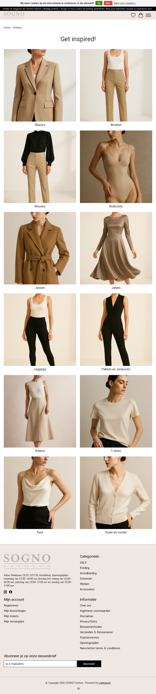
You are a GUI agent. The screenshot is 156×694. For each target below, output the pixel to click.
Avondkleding (88, 573)
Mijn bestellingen (15, 611)
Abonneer (89, 664)
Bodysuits (116, 206)
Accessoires (87, 589)
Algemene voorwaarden (95, 611)
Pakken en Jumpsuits (116, 369)
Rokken (40, 451)
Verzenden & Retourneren (96, 632)
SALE (83, 562)
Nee (108, 3)
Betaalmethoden (91, 627)
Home (7, 27)
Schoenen (86, 578)
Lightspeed (105, 682)
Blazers (40, 125)
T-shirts (116, 451)
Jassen (40, 288)
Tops (40, 532)
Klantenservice (89, 637)
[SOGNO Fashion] (14, 15)
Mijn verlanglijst (14, 621)
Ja (99, 3)
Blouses (39, 206)
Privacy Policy (88, 621)
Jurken (115, 288)
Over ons (85, 605)
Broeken (116, 125)
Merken (84, 584)
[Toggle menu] (148, 15)
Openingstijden (89, 643)
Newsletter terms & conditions (100, 648)
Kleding (84, 568)
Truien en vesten (116, 532)
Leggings (40, 369)
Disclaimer (86, 616)
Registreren (11, 605)
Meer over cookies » (125, 3)
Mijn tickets (11, 616)
